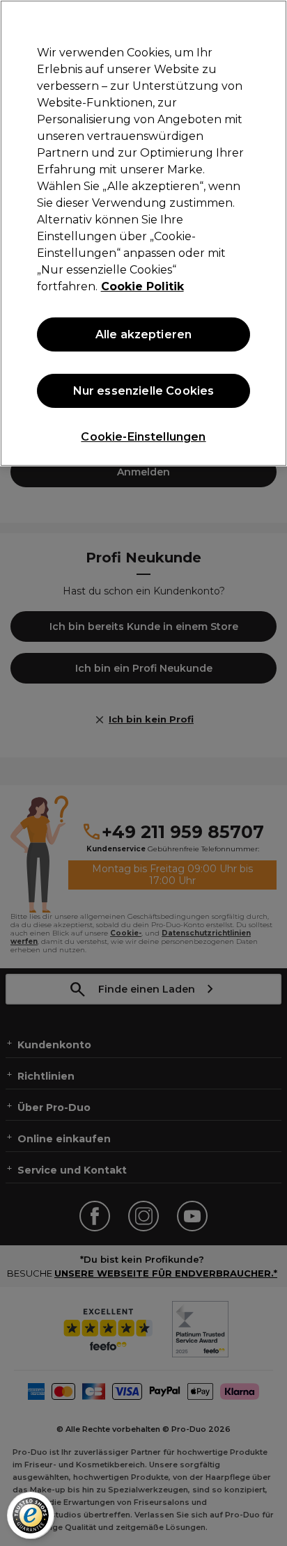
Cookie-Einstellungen (143, 436)
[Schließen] (270, 19)
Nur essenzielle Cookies (144, 390)
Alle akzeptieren (143, 334)
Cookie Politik (142, 286)
